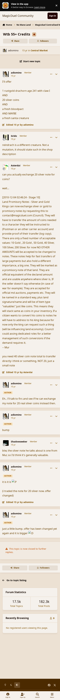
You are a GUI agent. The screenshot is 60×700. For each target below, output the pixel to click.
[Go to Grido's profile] (6, 137)
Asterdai (15, 165)
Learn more (6, 5)
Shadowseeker (19, 441)
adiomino (13, 50)
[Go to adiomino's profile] (4, 50)
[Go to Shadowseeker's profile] (6, 443)
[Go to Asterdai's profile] (6, 167)
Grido (14, 136)
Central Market (39, 50)
